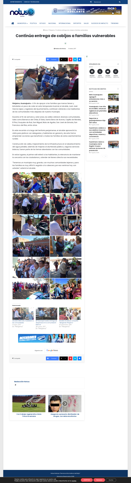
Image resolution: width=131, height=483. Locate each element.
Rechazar (99, 480)
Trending (114, 23)
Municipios (21, 23)
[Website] (15, 385)
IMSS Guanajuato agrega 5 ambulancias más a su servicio (97, 98)
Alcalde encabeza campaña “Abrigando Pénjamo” (68, 322)
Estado (43, 23)
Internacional (65, 23)
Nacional (52, 23)
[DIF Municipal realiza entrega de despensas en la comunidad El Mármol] (46, 314)
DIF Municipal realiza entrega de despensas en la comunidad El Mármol (46, 323)
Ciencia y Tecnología (31, 2)
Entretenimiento (16, 2)
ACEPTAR (87, 480)
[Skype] (75, 59)
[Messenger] (79, 59)
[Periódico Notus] (22, 12)
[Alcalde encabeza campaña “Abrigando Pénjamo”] (70, 314)
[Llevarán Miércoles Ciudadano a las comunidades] (23, 314)
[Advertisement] (47, 369)
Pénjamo (52, 30)
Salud (86, 23)
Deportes (77, 23)
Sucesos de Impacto (99, 23)
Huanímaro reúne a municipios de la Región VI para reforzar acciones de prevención (97, 146)
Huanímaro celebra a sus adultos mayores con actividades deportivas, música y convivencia (97, 132)
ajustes (74, 481)
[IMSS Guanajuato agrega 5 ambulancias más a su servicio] (113, 97)
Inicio (46, 30)
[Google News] (52, 350)
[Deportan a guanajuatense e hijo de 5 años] (113, 121)
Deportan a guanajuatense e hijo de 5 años (97, 120)
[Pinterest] (70, 59)
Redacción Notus (60, 48)
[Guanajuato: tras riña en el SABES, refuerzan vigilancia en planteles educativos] (113, 109)
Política (33, 23)
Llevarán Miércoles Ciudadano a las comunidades (23, 322)
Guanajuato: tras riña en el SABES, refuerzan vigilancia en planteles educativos (98, 109)
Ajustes (111, 480)
